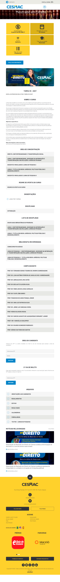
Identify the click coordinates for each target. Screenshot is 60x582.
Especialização (34, 519)
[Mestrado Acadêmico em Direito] (15, 6)
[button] (16, 554)
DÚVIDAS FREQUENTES (42, 558)
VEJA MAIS (51, 428)
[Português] (17, 528)
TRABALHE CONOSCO (17, 558)
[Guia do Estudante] (18, 542)
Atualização (9, 519)
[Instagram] (26, 565)
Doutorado (9, 522)
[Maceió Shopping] (42, 542)
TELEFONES (42, 508)
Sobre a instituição (12, 517)
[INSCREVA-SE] (30, 77)
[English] (20, 528)
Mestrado (33, 521)
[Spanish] (23, 528)
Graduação (33, 517)
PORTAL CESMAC (46, 2)
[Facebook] (23, 565)
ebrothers (30, 572)
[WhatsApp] (29, 565)
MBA (7, 521)
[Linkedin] (36, 565)
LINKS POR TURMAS (15, 199)
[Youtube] (33, 565)
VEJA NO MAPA (17, 508)
